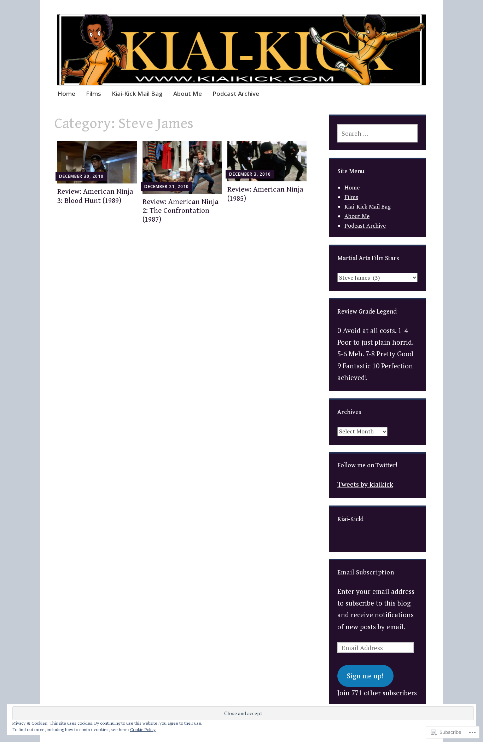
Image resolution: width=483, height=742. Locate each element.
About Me (187, 93)
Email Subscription (365, 572)
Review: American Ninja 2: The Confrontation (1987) (180, 211)
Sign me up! (365, 675)
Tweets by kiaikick (365, 484)
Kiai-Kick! (350, 519)
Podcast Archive (236, 93)
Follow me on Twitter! (367, 465)
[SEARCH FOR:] (377, 133)
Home (66, 93)
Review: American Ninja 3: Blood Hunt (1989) (95, 196)
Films (93, 93)
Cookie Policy (143, 729)
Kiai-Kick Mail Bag (137, 93)
